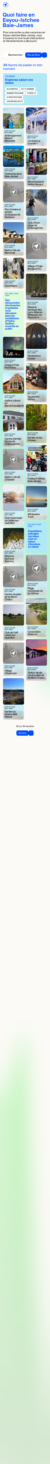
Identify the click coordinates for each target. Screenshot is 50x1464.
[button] (36, 55)
